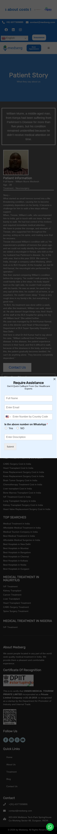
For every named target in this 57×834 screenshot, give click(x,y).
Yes (11, 428)
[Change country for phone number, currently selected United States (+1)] (8, 417)
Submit (10, 446)
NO (22, 428)
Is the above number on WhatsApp (26, 424)
